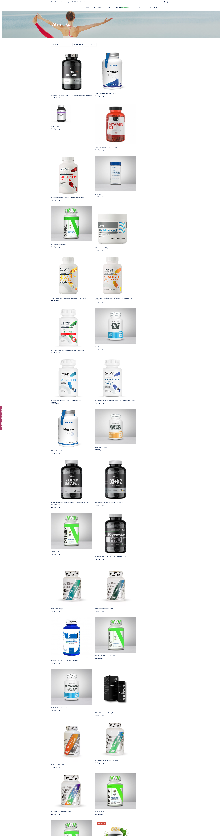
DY (65, 584)
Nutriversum (110, 70)
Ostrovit (66, 175)
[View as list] (95, 44)
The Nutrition (116, 123)
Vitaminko (79, 72)
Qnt (66, 112)
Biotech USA (110, 325)
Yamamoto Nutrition (78, 636)
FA (109, 688)
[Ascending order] (71, 44)
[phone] (170, 2)
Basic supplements (65, 72)
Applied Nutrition (110, 172)
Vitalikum (72, 223)
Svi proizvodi (74, 72)
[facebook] (164, 2)
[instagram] (167, 2)
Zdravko (81, 427)
